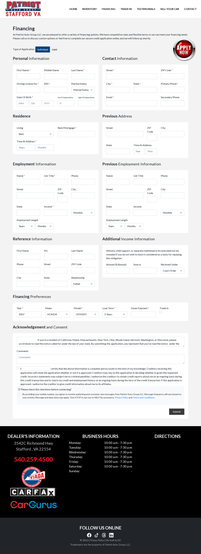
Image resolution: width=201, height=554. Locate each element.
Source (137, 264)
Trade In (164, 308)
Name (21, 175)
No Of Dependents (65, 97)
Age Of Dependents (86, 97)
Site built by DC (113, 540)
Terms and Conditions (144, 397)
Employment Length (27, 219)
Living (20, 127)
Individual (42, 49)
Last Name (77, 70)
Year (19, 308)
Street (110, 70)
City (109, 83)
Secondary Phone (170, 97)
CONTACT (190, 8)
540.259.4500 (33, 459)
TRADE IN (126, 8)
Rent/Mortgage (66, 127)
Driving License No (28, 83)
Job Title (49, 175)
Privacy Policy (121, 397)
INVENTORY (89, 8)
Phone (74, 175)
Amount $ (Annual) (116, 264)
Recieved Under (169, 264)
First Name (23, 70)
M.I (46, 250)
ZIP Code (167, 70)
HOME (73, 8)
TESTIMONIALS (146, 8)
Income (48, 206)
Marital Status (79, 83)
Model (77, 308)
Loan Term (108, 308)
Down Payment (139, 308)
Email (110, 97)
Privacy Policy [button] (97, 540)
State (137, 83)
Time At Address (26, 141)
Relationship (78, 277)
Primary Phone (169, 83)
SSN (47, 83)
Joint (54, 49)
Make (48, 308)
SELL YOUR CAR (169, 8)
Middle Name (51, 70)
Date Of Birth (25, 97)
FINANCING (108, 8)
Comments (22, 350)
